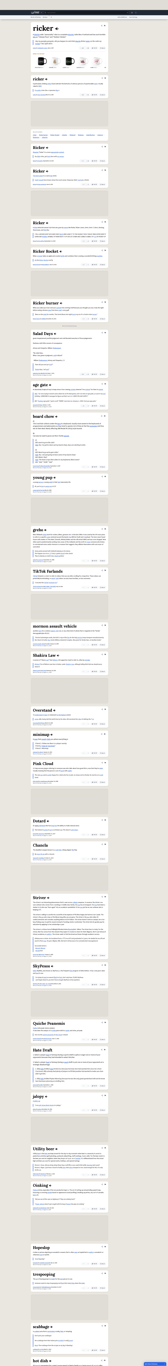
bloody (56, 556)
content (73, 389)
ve (36, 90)
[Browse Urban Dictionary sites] (36, 12)
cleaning (89, 1165)
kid (60, 850)
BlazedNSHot (45, 265)
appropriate (55, 152)
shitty (36, 1101)
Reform (55, 660)
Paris (60, 977)
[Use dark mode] (135, 12)
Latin (57, 850)
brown (37, 43)
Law (47, 660)
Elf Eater (42, 723)
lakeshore (43, 1174)
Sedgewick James (42, 48)
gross (71, 1340)
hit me (42, 854)
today (88, 41)
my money (60, 156)
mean (88, 542)
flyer (70, 971)
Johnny (42, 1204)
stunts (51, 1105)
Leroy (36, 719)
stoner (40, 256)
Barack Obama (40, 948)
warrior (79, 637)
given (41, 176)
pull (40, 1105)
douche (71, 34)
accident (61, 1340)
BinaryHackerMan (45, 466)
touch (62, 771)
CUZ (95, 237)
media (54, 1030)
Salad (37, 369)
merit (96, 84)
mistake (87, 660)
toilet (45, 314)
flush (62, 1283)
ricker (34, 48)
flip (73, 850)
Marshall (71, 929)
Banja (41, 405)
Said (57, 578)
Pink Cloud (35, 781)
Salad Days (35, 373)
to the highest (61, 715)
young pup (35, 490)
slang (44, 535)
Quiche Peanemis (37, 1039)
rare (41, 1255)
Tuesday (77, 1158)
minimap (35, 752)
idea (79, 719)
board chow (36, 466)
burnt (74, 314)
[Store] (132, 12)
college (75, 902)
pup (50, 486)
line (68, 637)
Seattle (37, 34)
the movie (59, 1035)
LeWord (41, 752)
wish (36, 180)
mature (87, 389)
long (52, 826)
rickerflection (90, 135)
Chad (51, 1069)
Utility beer (36, 1174)
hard (37, 973)
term (40, 631)
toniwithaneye (44, 781)
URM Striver (41, 954)
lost (55, 826)
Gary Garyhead (42, 95)
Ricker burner (43, 135)
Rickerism (36, 137)
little (38, 156)
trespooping (36, 1287)
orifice (49, 84)
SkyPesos (35, 984)
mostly (44, 739)
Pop (70, 537)
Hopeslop (35, 1263)
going (46, 830)
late (59, 482)
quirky (67, 1030)
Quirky (35, 1028)
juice (49, 310)
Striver (35, 954)
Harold (37, 951)
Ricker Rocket (54, 135)
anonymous (41, 834)
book (45, 977)
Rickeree (81, 135)
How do (44, 746)
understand (39, 715)
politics (49, 934)
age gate (35, 405)
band (62, 553)
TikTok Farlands (37, 586)
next (61, 1279)
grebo (34, 560)
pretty (49, 775)
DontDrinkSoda (43, 1208)
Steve (71, 1167)
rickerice (100, 135)
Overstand (35, 723)
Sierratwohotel (42, 184)
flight (55, 977)
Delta (34, 971)
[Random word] (127, 13)
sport (66, 1062)
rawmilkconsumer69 (45, 1263)
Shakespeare (57, 348)
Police (35, 1190)
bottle (62, 256)
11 (93, 719)
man (60, 310)
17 (50, 553)
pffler (41, 1085)
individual (42, 826)
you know (51, 746)
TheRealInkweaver (46, 1287)
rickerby (64, 135)
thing (73, 1283)
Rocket (46, 260)
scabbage (35, 1349)
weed (68, 1204)
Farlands (51, 583)
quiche (45, 1035)
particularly (51, 1331)
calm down (74, 830)
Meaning (35, 152)
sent (79, 180)
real (104, 394)
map (36, 739)
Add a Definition (122, 17)
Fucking (40, 401)
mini (57, 631)
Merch (103, 48)
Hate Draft (35, 1085)
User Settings (133, 17)
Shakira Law (36, 670)
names (66, 227)
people (66, 436)
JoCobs (42, 1349)
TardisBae (41, 858)
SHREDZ (44, 319)
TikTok (35, 576)
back (48, 156)
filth (40, 86)
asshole (58, 308)
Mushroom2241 (48, 1039)
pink (101, 775)
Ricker (34, 161)
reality (70, 771)
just (42, 486)
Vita (45, 230)
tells (48, 739)
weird (53, 578)
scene (48, 537)
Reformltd (43, 670)
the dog (42, 490)
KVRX (48, 644)
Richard (37, 664)
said (47, 369)
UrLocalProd (41, 241)
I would (41, 180)
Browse (45, 17)
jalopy (34, 1109)
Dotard (35, 834)
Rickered (72, 135)
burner (94, 314)
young (47, 486)
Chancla (35, 858)
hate (42, 1069)
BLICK (61, 234)
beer (38, 1153)
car (39, 1101)
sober (101, 768)
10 (37, 1259)
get (51, 830)
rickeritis (45, 137)
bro (56, 583)
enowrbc (40, 161)
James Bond (45, 1105)
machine (99, 256)
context (61, 152)
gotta (39, 90)
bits (34, 37)
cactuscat (40, 560)
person (40, 482)
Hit (35, 260)
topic (45, 715)
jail (51, 364)
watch (101, 389)
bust (34, 1195)
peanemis (50, 1035)
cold (54, 355)
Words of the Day (36, 17)
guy (41, 775)
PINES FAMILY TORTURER (49, 586)
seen (75, 1252)
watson (40, 1109)
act (37, 1279)
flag (57, 90)
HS (40, 907)
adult (50, 482)
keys (59, 423)
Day (49, 640)
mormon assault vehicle (39, 644)
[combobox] (86, 12)
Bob (36, 445)
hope (37, 1204)
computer (93, 426)
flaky (61, 1331)
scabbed (36, 1331)
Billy (36, 394)
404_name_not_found (45, 984)
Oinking (35, 1208)
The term (36, 176)
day (51, 176)
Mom (36, 1345)
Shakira (68, 664)
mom (38, 854)
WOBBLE (45, 237)
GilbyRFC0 (43, 373)
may (78, 905)
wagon (52, 631)
